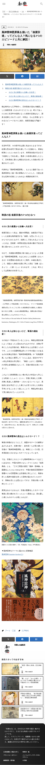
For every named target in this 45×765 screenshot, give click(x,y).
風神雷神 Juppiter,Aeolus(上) (12, 554)
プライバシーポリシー (10, 755)
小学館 (24, 760)
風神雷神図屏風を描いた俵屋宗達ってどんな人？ (24, 84)
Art (23, 11)
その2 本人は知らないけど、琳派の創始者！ (26, 96)
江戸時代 (25, 631)
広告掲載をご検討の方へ (11, 752)
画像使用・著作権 (9, 760)
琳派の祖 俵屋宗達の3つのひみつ (18, 88)
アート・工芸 (10, 631)
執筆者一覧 (25, 752)
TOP (3, 11)
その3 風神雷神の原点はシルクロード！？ (25, 100)
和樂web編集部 (19, 645)
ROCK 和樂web (14, 11)
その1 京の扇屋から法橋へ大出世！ (22, 92)
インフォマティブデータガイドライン (31, 756)
